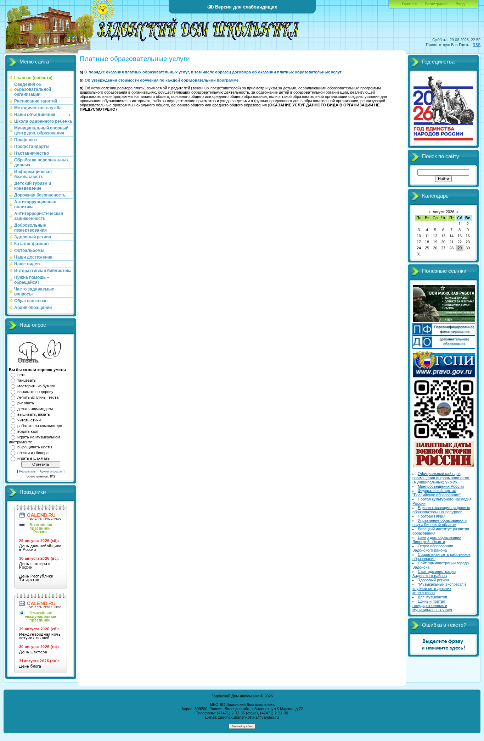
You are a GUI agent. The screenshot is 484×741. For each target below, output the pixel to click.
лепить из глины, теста (37, 397)
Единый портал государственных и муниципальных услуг (432, 605)
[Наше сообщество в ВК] (444, 438)
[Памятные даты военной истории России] (443, 465)
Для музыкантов (432, 597)
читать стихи (29, 420)
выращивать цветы (34, 447)
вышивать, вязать (33, 414)
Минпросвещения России (441, 486)
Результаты (27, 471)
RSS (476, 45)
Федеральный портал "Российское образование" (436, 492)
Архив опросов (51, 471)
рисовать (25, 403)
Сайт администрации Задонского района (434, 573)
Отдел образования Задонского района (432, 548)
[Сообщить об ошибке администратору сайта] (443, 650)
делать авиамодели (35, 409)
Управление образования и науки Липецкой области (439, 522)
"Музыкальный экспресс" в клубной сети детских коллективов (439, 588)
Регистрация (436, 4)
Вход (460, 4)
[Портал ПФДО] (443, 347)
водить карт (28, 431)
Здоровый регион (433, 580)
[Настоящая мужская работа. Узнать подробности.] (444, 320)
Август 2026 (443, 212)
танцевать (26, 380)
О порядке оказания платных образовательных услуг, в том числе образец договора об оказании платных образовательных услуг (213, 72)
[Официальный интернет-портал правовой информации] (444, 376)
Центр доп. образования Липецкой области (436, 539)
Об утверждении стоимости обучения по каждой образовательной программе (161, 80)
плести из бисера (33, 452)
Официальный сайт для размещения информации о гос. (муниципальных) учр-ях (441, 477)
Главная (409, 4)
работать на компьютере (39, 426)
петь (21, 374)
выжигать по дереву (35, 391)
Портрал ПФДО (431, 516)
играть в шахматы (33, 458)
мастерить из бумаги (36, 386)
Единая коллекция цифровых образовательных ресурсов (441, 509)
